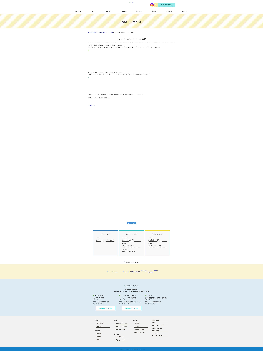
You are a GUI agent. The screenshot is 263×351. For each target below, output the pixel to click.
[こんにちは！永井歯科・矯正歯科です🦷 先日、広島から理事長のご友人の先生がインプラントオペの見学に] (125, 181)
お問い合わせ (155, 330)
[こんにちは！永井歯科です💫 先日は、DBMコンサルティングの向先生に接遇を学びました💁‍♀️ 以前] (151, 184)
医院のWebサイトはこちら (105, 308)
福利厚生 (99, 336)
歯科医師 (137, 323)
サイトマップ (155, 333)
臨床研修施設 (169, 11)
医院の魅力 (99, 333)
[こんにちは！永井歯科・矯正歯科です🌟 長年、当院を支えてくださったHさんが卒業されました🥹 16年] (99, 172)
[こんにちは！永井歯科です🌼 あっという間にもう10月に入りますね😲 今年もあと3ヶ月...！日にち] (164, 183)
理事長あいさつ (100, 323)
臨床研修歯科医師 (139, 329)
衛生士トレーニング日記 (158, 325)
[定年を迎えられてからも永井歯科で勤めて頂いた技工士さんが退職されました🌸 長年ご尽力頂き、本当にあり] (125, 131)
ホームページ (78, 11)
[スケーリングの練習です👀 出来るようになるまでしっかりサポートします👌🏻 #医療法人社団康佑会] (164, 131)
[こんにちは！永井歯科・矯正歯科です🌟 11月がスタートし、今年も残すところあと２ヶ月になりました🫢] (112, 182)
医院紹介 (99, 339)
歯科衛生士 (139, 11)
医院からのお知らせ (157, 328)
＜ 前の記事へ (91, 105)
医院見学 (184, 11)
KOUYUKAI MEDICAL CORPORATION (130, 348)
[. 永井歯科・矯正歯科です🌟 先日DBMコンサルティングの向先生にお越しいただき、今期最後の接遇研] (112, 140)
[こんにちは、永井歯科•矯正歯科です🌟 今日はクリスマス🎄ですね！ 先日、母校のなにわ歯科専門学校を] (138, 139)
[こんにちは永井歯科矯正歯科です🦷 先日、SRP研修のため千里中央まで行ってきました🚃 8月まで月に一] (99, 133)
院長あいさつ (100, 326)
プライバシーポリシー (157, 335)
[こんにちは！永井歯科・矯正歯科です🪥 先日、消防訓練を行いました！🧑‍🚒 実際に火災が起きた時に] (138, 189)
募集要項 (154, 11)
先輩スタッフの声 (120, 329)
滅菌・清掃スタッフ (140, 332)
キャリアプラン (122, 323)
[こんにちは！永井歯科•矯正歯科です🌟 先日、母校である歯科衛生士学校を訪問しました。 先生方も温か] (151, 139)
